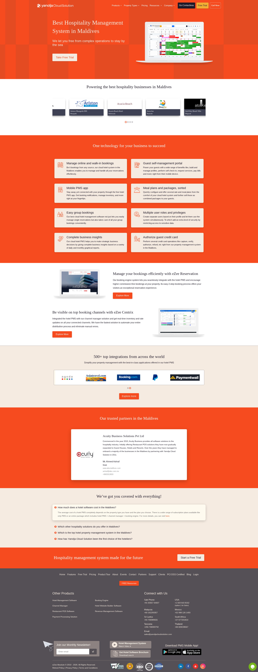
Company (168, 5)
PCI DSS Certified (175, 574)
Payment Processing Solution (64, 617)
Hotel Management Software (64, 600)
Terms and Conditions (88, 668)
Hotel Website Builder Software (108, 606)
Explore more (129, 396)
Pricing (144, 5)
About (115, 574)
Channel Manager (60, 606)
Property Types (130, 5)
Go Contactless (186, 5)
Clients (161, 574)
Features (71, 574)
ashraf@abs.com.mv (111, 471)
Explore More (122, 295)
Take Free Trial (65, 57)
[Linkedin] (180, 666)
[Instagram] (203, 666)
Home (62, 574)
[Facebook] (188, 666)
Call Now (215, 5)
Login (196, 574)
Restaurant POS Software (63, 611)
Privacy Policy (71, 668)
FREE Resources (129, 583)
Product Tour (104, 574)
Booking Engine (101, 600)
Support (152, 574)
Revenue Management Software (109, 611)
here (167, 516)
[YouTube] (195, 666)
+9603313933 (108, 474)
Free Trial (202, 5)
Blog (189, 574)
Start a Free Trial (191, 557)
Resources (155, 5)
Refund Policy (58, 668)
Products (116, 5)
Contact (132, 574)
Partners (142, 574)
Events (123, 574)
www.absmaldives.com (112, 468)
